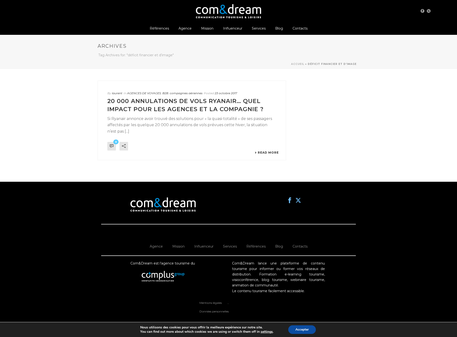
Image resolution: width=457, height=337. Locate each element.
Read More (268, 152)
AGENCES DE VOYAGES (144, 93)
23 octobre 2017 (226, 93)
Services (259, 28)
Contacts (300, 28)
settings (267, 332)
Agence (185, 28)
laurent (117, 93)
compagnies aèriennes (186, 93)
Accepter (302, 329)
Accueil (297, 64)
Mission (207, 28)
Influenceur (232, 28)
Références (159, 28)
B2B (165, 93)
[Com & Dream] (228, 10)
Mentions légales (210, 303)
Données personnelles (214, 311)
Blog (279, 28)
